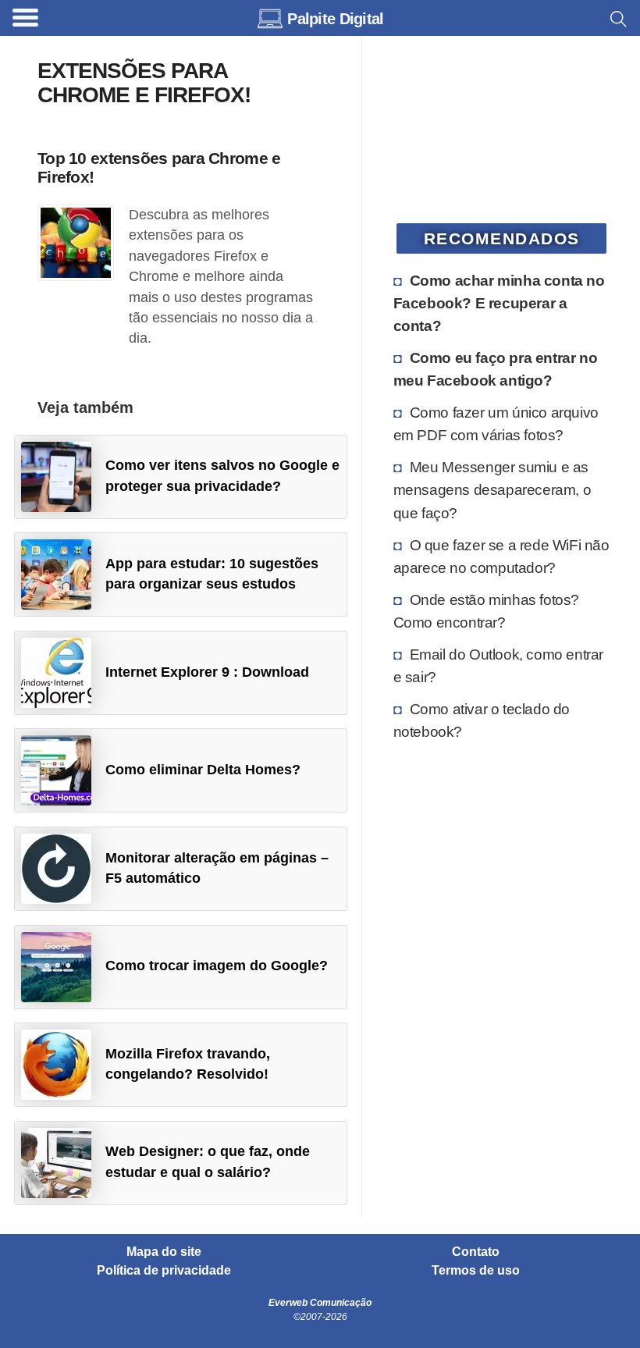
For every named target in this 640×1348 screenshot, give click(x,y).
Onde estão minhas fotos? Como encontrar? (486, 611)
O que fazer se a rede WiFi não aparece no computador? (501, 556)
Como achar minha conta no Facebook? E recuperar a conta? (499, 303)
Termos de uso (476, 1270)
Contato (476, 1252)
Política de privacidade (164, 1270)
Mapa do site (163, 1252)
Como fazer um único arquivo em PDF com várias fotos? (496, 423)
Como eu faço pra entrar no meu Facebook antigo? (495, 369)
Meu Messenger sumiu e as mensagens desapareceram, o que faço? (492, 489)
